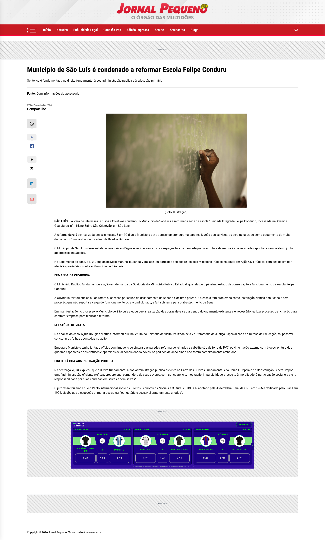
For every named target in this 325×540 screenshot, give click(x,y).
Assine (159, 30)
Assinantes (177, 30)
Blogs (194, 30)
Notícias (62, 30)
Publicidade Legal (85, 30)
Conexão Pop (112, 30)
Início (47, 30)
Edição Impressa (138, 30)
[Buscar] (296, 30)
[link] (162, 12)
